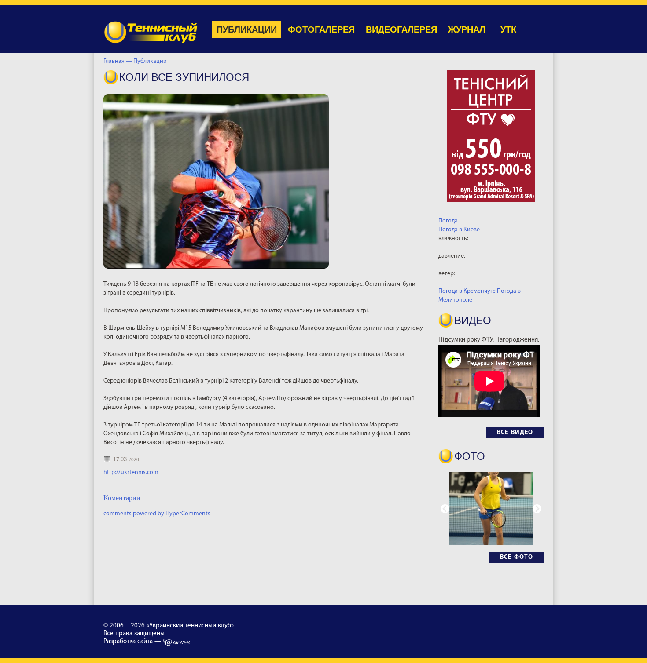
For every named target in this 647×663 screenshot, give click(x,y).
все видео (515, 432)
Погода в (459, 229)
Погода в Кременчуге (467, 291)
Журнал (466, 29)
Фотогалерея (321, 29)
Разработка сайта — (133, 641)
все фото (516, 557)
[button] (537, 508)
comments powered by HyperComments (156, 513)
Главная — (117, 61)
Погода (448, 221)
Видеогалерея (401, 29)
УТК (508, 29)
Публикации (247, 29)
